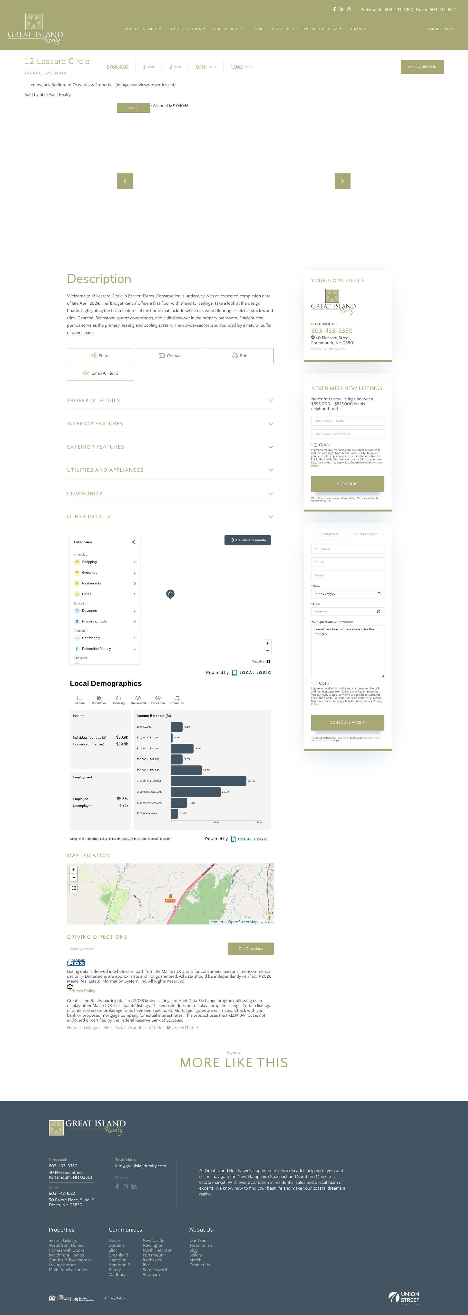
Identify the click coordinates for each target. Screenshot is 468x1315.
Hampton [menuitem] (118, 1260)
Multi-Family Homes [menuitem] (68, 1269)
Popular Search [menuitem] (141, 29)
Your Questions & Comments (332, 622)
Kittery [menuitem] (115, 1269)
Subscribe (348, 484)
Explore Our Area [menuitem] (320, 29)
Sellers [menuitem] (257, 29)
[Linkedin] (133, 1186)
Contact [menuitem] (357, 29)
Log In (448, 29)
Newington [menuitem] (153, 1245)
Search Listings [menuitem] (63, 1240)
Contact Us (319, 349)
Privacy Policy (82, 991)
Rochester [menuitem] (152, 1260)
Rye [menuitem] (146, 1265)
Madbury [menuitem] (117, 1274)
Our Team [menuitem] (198, 1240)
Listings (91, 1027)
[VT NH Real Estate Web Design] (404, 1298)
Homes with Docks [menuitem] (66, 1250)
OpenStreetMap (243, 922)
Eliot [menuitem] (113, 1250)
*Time (315, 604)
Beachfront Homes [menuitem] (66, 1255)
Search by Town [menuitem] (185, 29)
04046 (155, 1027)
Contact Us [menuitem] (199, 1265)
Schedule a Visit (366, 534)
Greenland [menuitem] (118, 1255)
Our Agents (337, 349)
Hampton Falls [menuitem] (122, 1265)
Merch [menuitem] (195, 1260)
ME (106, 1027)
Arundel (135, 1027)
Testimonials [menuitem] (201, 1245)
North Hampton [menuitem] (157, 1250)
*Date (315, 586)
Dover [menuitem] (114, 1240)
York (119, 1027)
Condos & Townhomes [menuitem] (70, 1260)
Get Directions (251, 948)
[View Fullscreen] (73, 888)
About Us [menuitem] (281, 29)
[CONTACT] (422, 67)
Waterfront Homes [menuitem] (66, 1245)
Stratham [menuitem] (151, 1274)
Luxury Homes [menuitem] (62, 1265)
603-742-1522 (442, 9)
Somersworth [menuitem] (155, 1269)
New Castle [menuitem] (153, 1240)
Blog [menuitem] (193, 1250)
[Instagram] (125, 1186)
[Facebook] (117, 1186)
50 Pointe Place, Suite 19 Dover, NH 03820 (71, 1202)
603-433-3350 (399, 9)
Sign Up (433, 29)
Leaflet (217, 922)
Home (72, 1027)
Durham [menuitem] (116, 1245)
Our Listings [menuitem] (225, 29)
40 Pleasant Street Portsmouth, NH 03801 (70, 1175)
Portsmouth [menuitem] (154, 1255)
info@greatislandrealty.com (140, 1166)
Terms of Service (324, 740)
